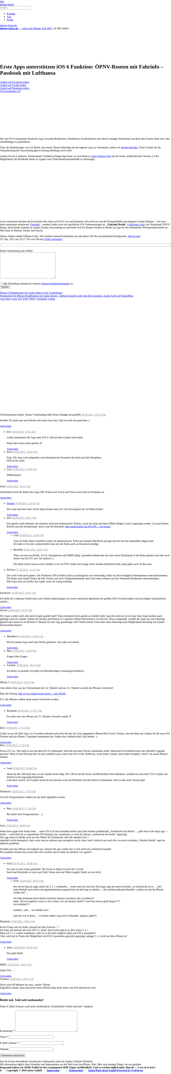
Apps (14, 298)
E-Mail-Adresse (9, 1043)
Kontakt (11, 13)
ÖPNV (32, 298)
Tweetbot (35, 224)
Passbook (42, 298)
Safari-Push (94, 1070)
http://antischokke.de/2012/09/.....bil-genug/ (88, 526)
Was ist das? (134, 236)
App (9, 16)
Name (4, 1036)
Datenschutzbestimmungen (55, 283)
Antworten (5, 426)
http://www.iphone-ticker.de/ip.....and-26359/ (42, 693)
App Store (5, 298)
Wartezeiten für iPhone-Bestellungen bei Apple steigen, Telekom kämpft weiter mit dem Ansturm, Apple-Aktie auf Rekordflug (66, 295)
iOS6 (25, 298)
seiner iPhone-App (101, 156)
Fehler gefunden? (53, 239)
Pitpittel (11, 503)
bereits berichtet (129, 147)
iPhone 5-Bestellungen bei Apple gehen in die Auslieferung (31, 292)
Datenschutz (76, 1070)
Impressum (53, 1070)
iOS (20, 298)
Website (4, 1049)
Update (51, 298)
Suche (10, 19)
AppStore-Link (136, 224)
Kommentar (7, 1030)
